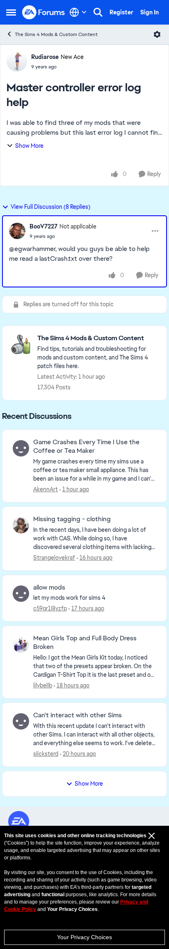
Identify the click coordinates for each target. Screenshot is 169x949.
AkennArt (45, 489)
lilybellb (42, 685)
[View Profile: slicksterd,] (21, 721)
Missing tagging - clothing (72, 519)
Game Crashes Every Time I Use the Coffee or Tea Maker (86, 446)
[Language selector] (78, 12)
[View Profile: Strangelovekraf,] (21, 525)
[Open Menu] (157, 34)
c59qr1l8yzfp (50, 608)
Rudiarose (45, 57)
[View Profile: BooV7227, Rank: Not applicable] (17, 231)
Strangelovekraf (54, 557)
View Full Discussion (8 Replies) (50, 206)
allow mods (49, 587)
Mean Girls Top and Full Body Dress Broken (85, 642)
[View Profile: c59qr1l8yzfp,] (21, 593)
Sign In (149, 12)
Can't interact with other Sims (77, 715)
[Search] (98, 12)
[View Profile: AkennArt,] (21, 448)
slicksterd (45, 753)
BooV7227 (43, 226)
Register (121, 12)
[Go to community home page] (43, 12)
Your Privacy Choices (84, 937)
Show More (29, 145)
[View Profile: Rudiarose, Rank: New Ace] (17, 61)
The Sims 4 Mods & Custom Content (56, 34)
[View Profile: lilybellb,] (21, 644)
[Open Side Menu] (11, 12)
